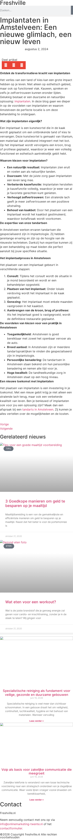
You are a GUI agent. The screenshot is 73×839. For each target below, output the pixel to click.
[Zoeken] (72, 10)
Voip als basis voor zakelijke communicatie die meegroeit (36, 771)
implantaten (22, 101)
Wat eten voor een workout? (30, 602)
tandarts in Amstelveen (37, 409)
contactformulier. (11, 828)
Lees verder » (36, 721)
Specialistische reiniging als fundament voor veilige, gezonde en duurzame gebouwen (36, 693)
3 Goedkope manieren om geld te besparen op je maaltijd (35, 503)
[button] (36, 16)
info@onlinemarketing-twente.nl (21, 824)
